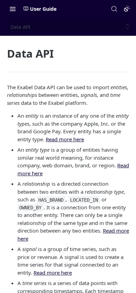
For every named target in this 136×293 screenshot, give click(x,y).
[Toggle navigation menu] (12, 8)
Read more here (65, 139)
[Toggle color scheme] (127, 8)
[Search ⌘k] (114, 8)
